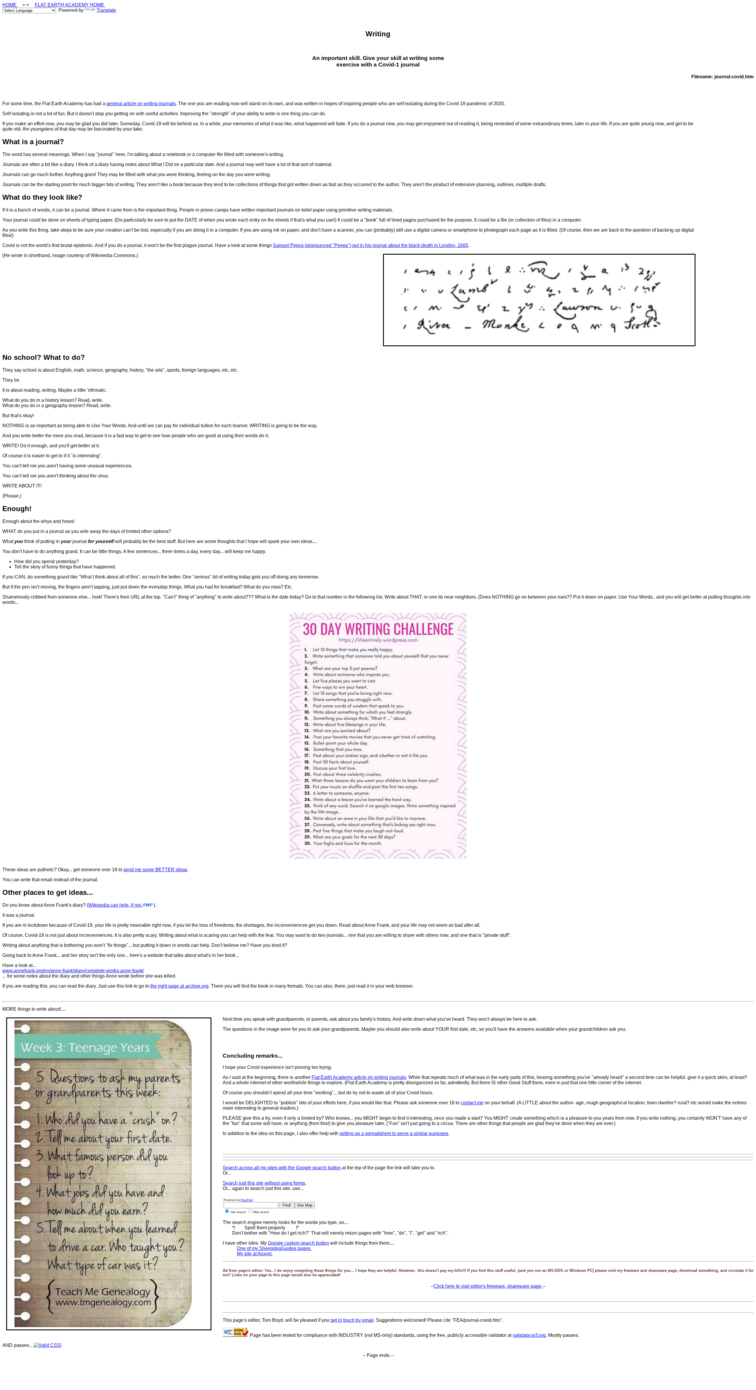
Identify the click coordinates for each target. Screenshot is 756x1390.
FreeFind (247, 1200)
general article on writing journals (141, 103)
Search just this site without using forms (264, 1183)
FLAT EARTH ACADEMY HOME (70, 4)
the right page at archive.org (179, 986)
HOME (10, 4)
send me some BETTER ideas (155, 869)
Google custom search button (298, 1243)
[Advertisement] (730, 202)
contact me (472, 1102)
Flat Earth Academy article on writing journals (359, 1077)
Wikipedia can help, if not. (115, 905)
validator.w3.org (529, 1335)
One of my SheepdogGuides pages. (274, 1248)
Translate (106, 10)
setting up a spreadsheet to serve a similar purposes (394, 1133)
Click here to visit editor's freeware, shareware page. (488, 1286)
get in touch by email (352, 1320)
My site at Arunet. (255, 1253)
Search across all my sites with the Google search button (282, 1167)
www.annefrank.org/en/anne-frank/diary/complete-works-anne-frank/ (73, 970)
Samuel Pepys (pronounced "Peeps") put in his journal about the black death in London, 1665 (370, 245)
